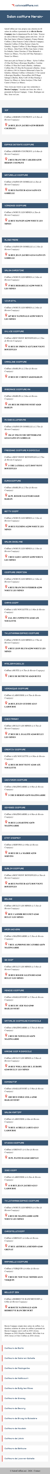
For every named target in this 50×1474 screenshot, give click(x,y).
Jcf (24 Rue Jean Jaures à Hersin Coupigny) (24, 37)
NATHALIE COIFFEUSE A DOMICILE (22, 1021)
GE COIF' (8, 960)
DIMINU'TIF (10, 1082)
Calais (30, 92)
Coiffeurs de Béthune (15, 1449)
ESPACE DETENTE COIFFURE (19, 145)
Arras (10, 94)
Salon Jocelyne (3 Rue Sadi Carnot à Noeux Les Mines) (22, 81)
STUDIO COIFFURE (14, 1143)
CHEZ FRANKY (11, 719)
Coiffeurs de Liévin (14, 1438)
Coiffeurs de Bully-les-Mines (18, 1388)
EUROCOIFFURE (12, 481)
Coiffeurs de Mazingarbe (17, 1368)
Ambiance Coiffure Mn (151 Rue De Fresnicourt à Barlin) (22, 66)
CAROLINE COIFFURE (15, 362)
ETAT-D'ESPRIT (12, 838)
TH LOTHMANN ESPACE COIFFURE (21, 633)
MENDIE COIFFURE (14, 990)
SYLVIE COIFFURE (14, 331)
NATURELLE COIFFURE (16, 175)
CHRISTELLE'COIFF (14, 1231)
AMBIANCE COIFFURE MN (17, 389)
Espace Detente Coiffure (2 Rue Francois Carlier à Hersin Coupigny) (24, 40)
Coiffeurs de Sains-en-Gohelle (19, 1358)
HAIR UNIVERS (12, 930)
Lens (17, 94)
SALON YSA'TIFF (13, 1112)
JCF (6, 110)
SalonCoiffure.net (10, 29)
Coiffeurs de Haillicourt (16, 1378)
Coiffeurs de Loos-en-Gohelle (19, 1459)
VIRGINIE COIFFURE (15, 206)
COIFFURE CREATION (15, 572)
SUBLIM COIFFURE (14, 869)
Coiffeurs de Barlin (14, 1348)
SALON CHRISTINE (14, 270)
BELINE (8, 899)
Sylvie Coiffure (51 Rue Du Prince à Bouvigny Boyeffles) (24, 61)
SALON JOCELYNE (13, 542)
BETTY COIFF (11, 511)
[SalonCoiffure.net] (25, 5)
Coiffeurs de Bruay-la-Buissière (20, 1418)
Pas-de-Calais (33, 34)
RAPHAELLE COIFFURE (16, 1262)
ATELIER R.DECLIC (14, 664)
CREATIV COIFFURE (15, 750)
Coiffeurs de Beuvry (14, 1408)
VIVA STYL (10, 301)
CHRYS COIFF (11, 603)
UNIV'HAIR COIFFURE (15, 780)
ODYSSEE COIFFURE (14, 808)
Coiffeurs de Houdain (15, 1428)
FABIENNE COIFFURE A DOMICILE (22, 450)
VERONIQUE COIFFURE (16, 689)
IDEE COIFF (10, 1170)
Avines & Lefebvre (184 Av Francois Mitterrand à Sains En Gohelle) (25, 70)
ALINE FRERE (11, 240)
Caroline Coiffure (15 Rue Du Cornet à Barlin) (23, 64)
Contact (37, 1470)
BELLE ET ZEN (11, 1292)
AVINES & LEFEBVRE (15, 420)
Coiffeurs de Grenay (14, 1398)
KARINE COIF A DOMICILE (18, 1051)
